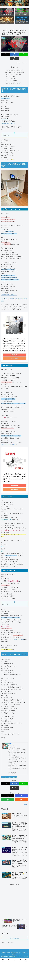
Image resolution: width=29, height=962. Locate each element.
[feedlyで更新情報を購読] (14, 773)
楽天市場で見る (14, 355)
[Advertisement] (14, 900)
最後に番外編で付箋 (12, 80)
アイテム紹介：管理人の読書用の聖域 (15, 72)
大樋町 (10, 743)
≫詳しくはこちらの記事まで (9, 444)
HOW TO (4, 777)
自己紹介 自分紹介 (13, 777)
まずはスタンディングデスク (14, 74)
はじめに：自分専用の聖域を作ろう (14, 70)
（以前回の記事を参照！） (8, 123)
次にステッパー (11, 76)
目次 (12, 67)
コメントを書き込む (14, 938)
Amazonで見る (14, 358)
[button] (14, 58)
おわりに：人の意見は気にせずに (14, 83)
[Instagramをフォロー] (11, 773)
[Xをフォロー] (9, 773)
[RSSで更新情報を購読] (16, 773)
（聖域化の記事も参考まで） (9, 295)
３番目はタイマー (11, 78)
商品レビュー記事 (19, 639)
